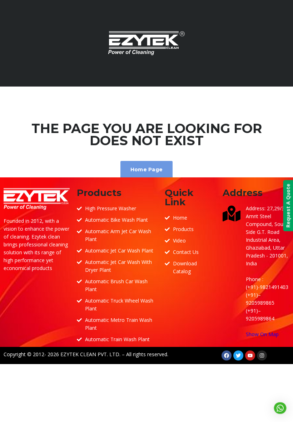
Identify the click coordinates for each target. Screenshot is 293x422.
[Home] (146, 42)
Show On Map (262, 334)
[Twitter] (238, 355)
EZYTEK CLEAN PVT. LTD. (90, 354)
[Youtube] (250, 355)
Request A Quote (287, 205)
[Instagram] (262, 355)
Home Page (146, 169)
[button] (280, 408)
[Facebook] (227, 355)
